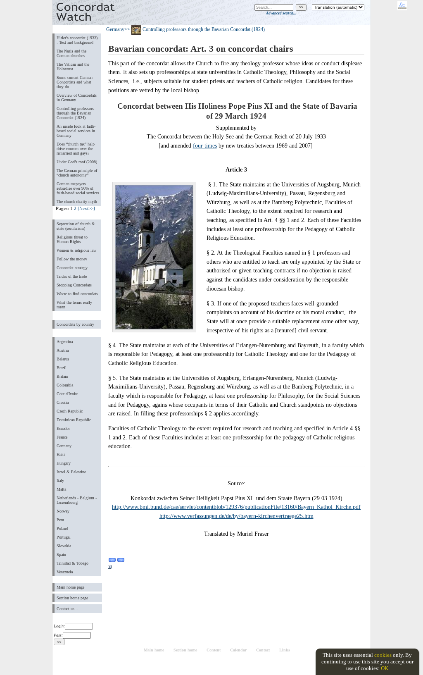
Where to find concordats (77, 293)
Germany (64, 446)
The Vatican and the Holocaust (73, 66)
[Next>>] (86, 208)
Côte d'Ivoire (67, 393)
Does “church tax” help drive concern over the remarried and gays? (76, 148)
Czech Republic (70, 411)
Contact (263, 650)
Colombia (65, 385)
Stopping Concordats (74, 285)
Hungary (64, 463)
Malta (61, 489)
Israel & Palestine (71, 472)
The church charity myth (77, 201)
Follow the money (72, 259)
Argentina (65, 341)
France (62, 437)
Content (214, 650)
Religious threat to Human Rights (72, 239)
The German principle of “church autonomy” (77, 172)
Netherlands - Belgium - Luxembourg (77, 500)
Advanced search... (281, 13)
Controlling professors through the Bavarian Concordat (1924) (75, 113)
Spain (61, 554)
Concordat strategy (72, 267)
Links (284, 650)
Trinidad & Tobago (72, 563)
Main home (154, 650)
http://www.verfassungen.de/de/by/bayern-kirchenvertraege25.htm (236, 516)
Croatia (63, 402)
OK (384, 668)
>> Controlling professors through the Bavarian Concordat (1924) (194, 29)
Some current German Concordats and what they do (75, 82)
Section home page (72, 598)
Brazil (62, 367)
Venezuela (65, 572)
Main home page (70, 587)
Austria (63, 350)
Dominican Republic (74, 419)
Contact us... (67, 608)
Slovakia (64, 546)
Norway (63, 511)
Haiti (61, 454)
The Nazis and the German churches (71, 53)
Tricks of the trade (72, 276)
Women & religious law (76, 250)
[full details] (110, 568)
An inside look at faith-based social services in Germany (76, 131)
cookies (383, 655)
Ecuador (63, 428)
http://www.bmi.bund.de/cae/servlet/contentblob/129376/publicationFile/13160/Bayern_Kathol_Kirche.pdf (236, 506)
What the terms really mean (74, 304)
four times (205, 145)
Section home (185, 650)
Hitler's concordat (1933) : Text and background (77, 40)
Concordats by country (75, 324)
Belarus (63, 359)
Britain (62, 376)
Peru (60, 520)
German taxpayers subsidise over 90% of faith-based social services (78, 188)
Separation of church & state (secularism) (76, 226)
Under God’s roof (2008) (77, 162)
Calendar (238, 650)
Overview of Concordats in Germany (77, 97)
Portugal (64, 537)
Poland (62, 528)
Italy (60, 480)
